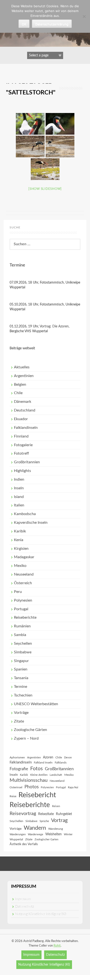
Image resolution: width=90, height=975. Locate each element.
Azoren (48, 757)
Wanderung (55, 828)
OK (24, 24)
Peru (18, 592)
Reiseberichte (25, 617)
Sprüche (44, 821)
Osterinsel (16, 787)
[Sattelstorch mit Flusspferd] (60, 146)
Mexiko (20, 566)
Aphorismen (17, 757)
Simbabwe (22, 652)
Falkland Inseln (43, 762)
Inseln (19, 488)
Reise (13, 796)
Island (19, 497)
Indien (19, 479)
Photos (31, 787)
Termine (20, 687)
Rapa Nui (73, 787)
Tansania (21, 678)
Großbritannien (27, 462)
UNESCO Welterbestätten (36, 704)
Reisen (56, 806)
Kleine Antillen (39, 775)
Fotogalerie (23, 445)
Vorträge (21, 713)
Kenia (18, 540)
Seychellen (23, 643)
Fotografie (19, 769)
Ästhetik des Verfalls (24, 844)
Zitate (19, 721)
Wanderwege (35, 834)
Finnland (21, 436)
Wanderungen (18, 834)
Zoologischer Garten (46, 839)
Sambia (20, 635)
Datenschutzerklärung (51, 24)
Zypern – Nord (26, 738)
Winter (68, 834)
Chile (18, 393)
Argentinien (24, 376)
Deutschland (24, 410)
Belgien (20, 384)
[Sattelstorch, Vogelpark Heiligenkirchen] (60, 124)
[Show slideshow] (45, 189)
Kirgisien (21, 549)
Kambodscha (25, 514)
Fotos (36, 768)
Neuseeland (24, 574)
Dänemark (22, 402)
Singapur (21, 661)
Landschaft (56, 775)
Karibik (20, 531)
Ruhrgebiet (64, 814)
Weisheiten (53, 834)
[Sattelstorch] (30, 124)
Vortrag (59, 820)
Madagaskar (24, 557)
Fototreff (21, 453)
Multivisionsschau (29, 780)
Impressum (23, 899)
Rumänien (22, 626)
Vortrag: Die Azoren (54, 326)
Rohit (57, 945)
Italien (19, 505)
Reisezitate (46, 814)
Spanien (20, 669)
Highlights (22, 471)
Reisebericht (37, 795)
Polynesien (23, 600)
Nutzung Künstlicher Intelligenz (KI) (40, 914)
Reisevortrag (23, 813)
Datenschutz (24, 906)
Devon (68, 757)
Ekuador (21, 419)
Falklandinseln (26, 428)
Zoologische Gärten (30, 730)
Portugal (21, 609)
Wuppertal (16, 839)
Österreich (23, 583)
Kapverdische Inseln (31, 522)
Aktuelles (22, 367)
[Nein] (84, 16)
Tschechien (23, 695)
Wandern (35, 828)
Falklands (60, 762)
